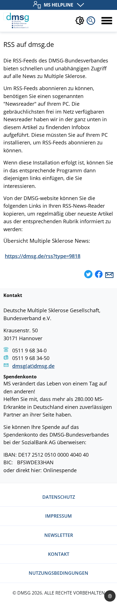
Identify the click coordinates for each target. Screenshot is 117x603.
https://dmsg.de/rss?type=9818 (42, 255)
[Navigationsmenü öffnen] (107, 20)
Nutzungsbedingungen (58, 573)
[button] (88, 275)
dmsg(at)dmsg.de (33, 365)
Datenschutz (58, 497)
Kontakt (58, 554)
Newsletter (58, 535)
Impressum (58, 516)
